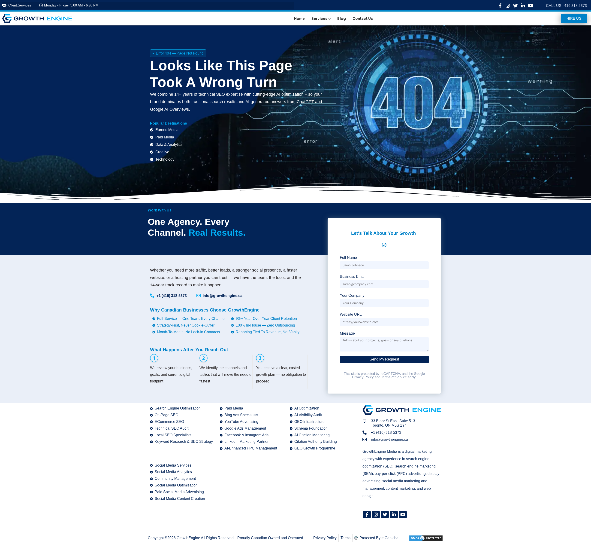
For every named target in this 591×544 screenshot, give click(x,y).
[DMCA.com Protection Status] (426, 538)
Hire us (574, 18)
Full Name (348, 258)
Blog (341, 19)
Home (299, 19)
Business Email (352, 276)
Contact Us (363, 19)
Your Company (352, 295)
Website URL (351, 314)
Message (347, 333)
